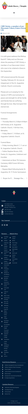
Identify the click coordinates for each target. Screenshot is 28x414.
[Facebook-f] (2, 225)
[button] (14, 12)
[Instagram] (4, 225)
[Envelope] (7, 225)
